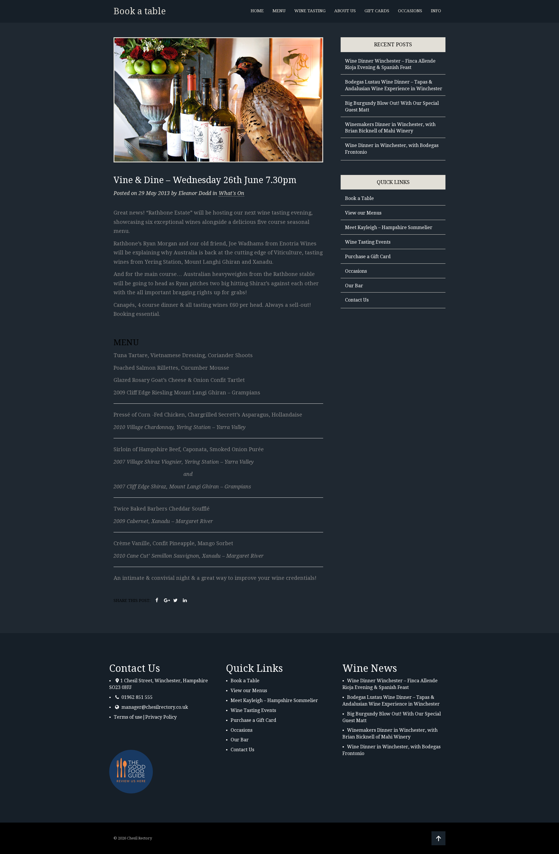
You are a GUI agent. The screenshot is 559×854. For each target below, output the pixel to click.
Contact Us (357, 300)
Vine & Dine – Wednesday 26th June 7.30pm (205, 180)
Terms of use (128, 717)
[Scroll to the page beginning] (438, 838)
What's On (231, 193)
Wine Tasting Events (367, 242)
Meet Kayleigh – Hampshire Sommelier (388, 227)
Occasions (356, 271)
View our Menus (363, 213)
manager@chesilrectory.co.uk (154, 707)
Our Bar (354, 285)
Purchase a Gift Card (368, 256)
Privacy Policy (161, 717)
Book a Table (359, 198)
